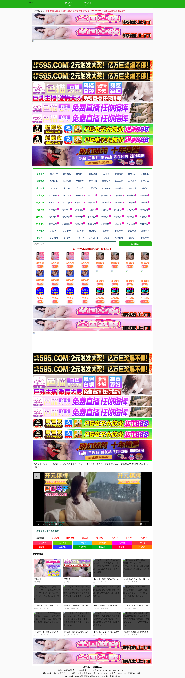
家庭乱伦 (66, 224)
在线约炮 (62, 547)
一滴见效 (40, 284)
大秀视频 (131, 210)
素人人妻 (66, 202)
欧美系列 (144, 195)
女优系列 (118, 195)
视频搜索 (135, 244)
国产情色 (122, 543)
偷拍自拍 (53, 217)
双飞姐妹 (141, 547)
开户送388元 (100, 301)
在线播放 (40, 538)
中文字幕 (92, 195)
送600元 (100, 284)
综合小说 (144, 224)
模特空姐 (79, 202)
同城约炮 (82, 547)
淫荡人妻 (79, 224)
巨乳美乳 (92, 210)
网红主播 (118, 202)
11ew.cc (29, 2)
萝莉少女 (118, 210)
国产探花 (105, 202)
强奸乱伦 (79, 210)
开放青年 (42, 543)
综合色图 (144, 217)
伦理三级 (105, 195)
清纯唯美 (66, 217)
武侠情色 (105, 224)
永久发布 (87, 2)
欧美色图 (118, 217)
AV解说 (66, 195)
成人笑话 (131, 224)
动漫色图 (131, 217)
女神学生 (53, 202)
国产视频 (53, 195)
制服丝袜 (79, 217)
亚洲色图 (105, 217)
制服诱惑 (144, 210)
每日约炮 (100, 266)
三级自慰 (141, 543)
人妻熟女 (105, 210)
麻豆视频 (79, 195)
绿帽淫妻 (102, 543)
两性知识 (118, 224)
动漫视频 (131, 195)
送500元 (40, 301)
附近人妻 (102, 547)
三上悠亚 (82, 543)
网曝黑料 (144, 202)
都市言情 (53, 224)
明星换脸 (131, 202)
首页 (45, 464)
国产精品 (53, 210)
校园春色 (92, 224)
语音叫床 (122, 547)
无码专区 (66, 210)
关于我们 (87, 667)
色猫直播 (66, 579)
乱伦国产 (92, 202)
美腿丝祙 (62, 543)
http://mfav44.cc (87, 5)
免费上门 (40, 266)
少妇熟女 (92, 217)
